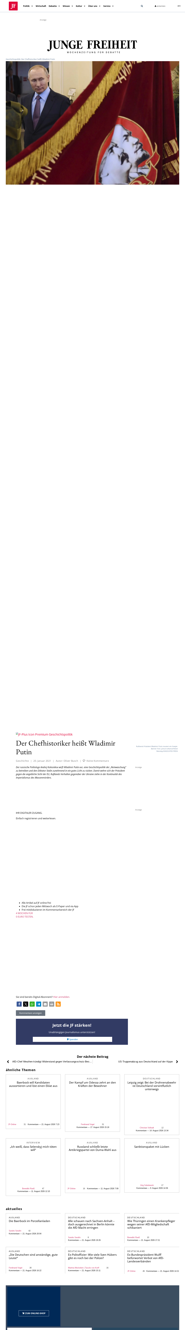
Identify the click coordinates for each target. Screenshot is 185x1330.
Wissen (66, 6)
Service (106, 6)
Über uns (92, 6)
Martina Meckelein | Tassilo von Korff (83, 1268)
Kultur (79, 6)
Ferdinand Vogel (87, 1124)
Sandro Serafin (15, 1231)
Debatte (53, 6)
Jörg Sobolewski (147, 1185)
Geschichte (22, 760)
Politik (26, 6)
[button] (142, 6)
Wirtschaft (41, 6)
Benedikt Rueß (28, 1188)
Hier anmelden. (61, 997)
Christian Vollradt (147, 1128)
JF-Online (12, 1124)
